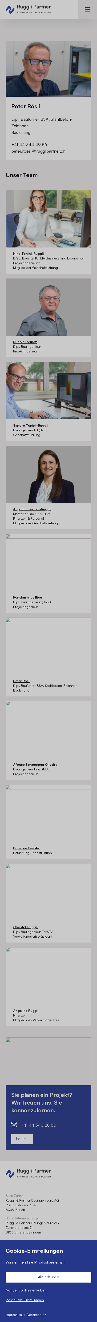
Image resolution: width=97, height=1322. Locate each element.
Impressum (14, 1315)
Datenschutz (36, 1315)
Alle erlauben (48, 1277)
